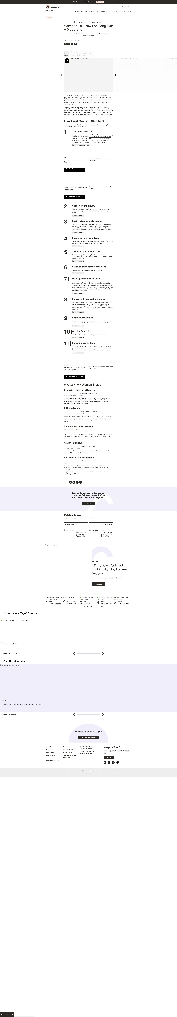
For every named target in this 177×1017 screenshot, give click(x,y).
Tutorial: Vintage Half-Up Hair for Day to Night (106, 534)
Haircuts (77, 11)
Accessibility (67, 752)
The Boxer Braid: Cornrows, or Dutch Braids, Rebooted (88, 605)
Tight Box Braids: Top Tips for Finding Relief (82, 534)
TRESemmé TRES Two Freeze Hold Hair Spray (74, 368)
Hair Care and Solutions (103, 11)
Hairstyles (84, 11)
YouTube (117, 762)
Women (99, 518)
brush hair (81, 209)
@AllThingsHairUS (70, 474)
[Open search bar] (131, 6)
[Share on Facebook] (65, 44)
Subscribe (100, 2)
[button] (115, 75)
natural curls (75, 416)
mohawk (103, 95)
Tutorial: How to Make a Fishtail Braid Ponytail (55, 604)
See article (99, 584)
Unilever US (49, 755)
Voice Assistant (113, 6)
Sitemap (65, 747)
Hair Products (127, 11)
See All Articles (9, 714)
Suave (86, 518)
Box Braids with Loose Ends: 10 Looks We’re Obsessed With (22, 704)
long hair (107, 125)
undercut (77, 116)
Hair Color (91, 11)
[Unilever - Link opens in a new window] (83, 771)
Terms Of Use (67, 749)
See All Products (9, 653)
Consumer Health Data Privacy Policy (69, 756)
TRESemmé (92, 518)
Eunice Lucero (67, 40)
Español (124, 6)
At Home (114, 11)
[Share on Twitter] (68, 44)
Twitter (105, 762)
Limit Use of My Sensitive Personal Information (87, 747)
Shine (81, 518)
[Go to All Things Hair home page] (53, 7)
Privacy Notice (50, 752)
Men (120, 11)
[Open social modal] (128, 6)
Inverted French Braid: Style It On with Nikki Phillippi (106, 605)
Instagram (109, 762)
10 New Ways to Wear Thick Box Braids (123, 604)
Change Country (51, 760)
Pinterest (113, 762)
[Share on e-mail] (75, 44)
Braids (50, 17)
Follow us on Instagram (88, 737)
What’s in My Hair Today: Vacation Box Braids (72, 602)
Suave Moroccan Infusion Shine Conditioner (75, 188)
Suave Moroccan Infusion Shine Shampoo (75, 161)
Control (76, 518)
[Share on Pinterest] (72, 44)
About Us (49, 747)
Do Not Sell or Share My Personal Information (87, 752)
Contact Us (49, 749)
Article (66, 518)
